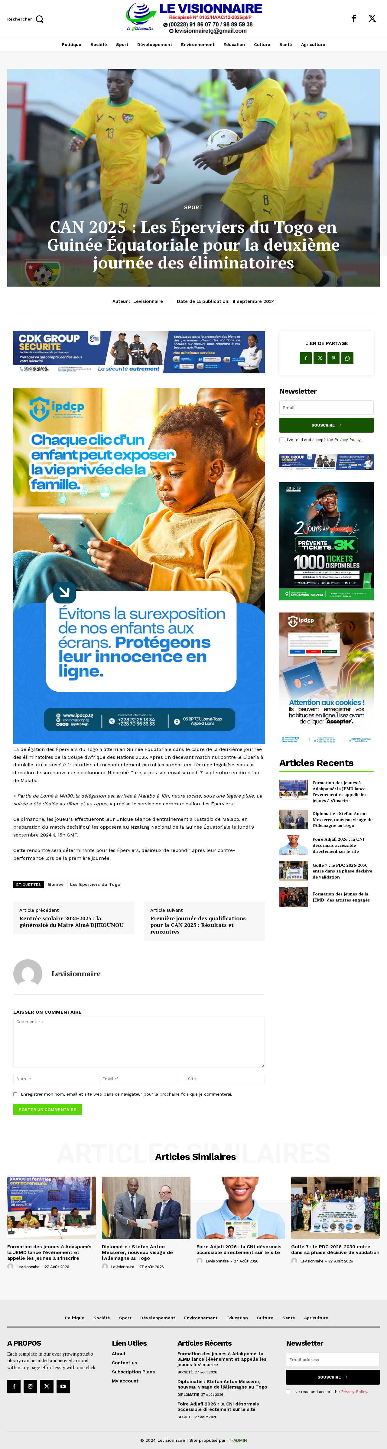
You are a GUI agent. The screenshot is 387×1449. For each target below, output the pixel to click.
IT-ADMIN (237, 1440)
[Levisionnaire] (27, 973)
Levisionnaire (148, 301)
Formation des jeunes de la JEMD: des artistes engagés (341, 897)
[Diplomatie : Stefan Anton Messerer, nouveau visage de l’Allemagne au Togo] (293, 819)
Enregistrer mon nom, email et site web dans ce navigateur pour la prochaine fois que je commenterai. (126, 1094)
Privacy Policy (347, 439)
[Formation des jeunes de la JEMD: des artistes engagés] (293, 897)
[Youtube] (63, 1386)
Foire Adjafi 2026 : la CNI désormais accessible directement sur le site (338, 845)
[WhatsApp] (347, 358)
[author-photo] (11, 1266)
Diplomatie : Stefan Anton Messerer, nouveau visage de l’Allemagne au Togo (342, 819)
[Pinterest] (333, 358)
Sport (193, 207)
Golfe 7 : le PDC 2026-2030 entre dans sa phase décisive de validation (342, 871)
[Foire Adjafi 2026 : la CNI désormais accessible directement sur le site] (293, 845)
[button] (27, 18)
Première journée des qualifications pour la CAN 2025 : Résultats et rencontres (198, 925)
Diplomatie (188, 1394)
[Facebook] (353, 19)
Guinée (55, 884)
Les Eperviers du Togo (95, 884)
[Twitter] (372, 19)
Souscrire (323, 425)
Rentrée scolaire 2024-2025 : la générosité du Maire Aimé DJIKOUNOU (71, 921)
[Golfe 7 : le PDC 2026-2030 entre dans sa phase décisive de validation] (293, 871)
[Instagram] (30, 1386)
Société (185, 1372)
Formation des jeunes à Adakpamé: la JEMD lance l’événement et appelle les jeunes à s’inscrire (339, 791)
